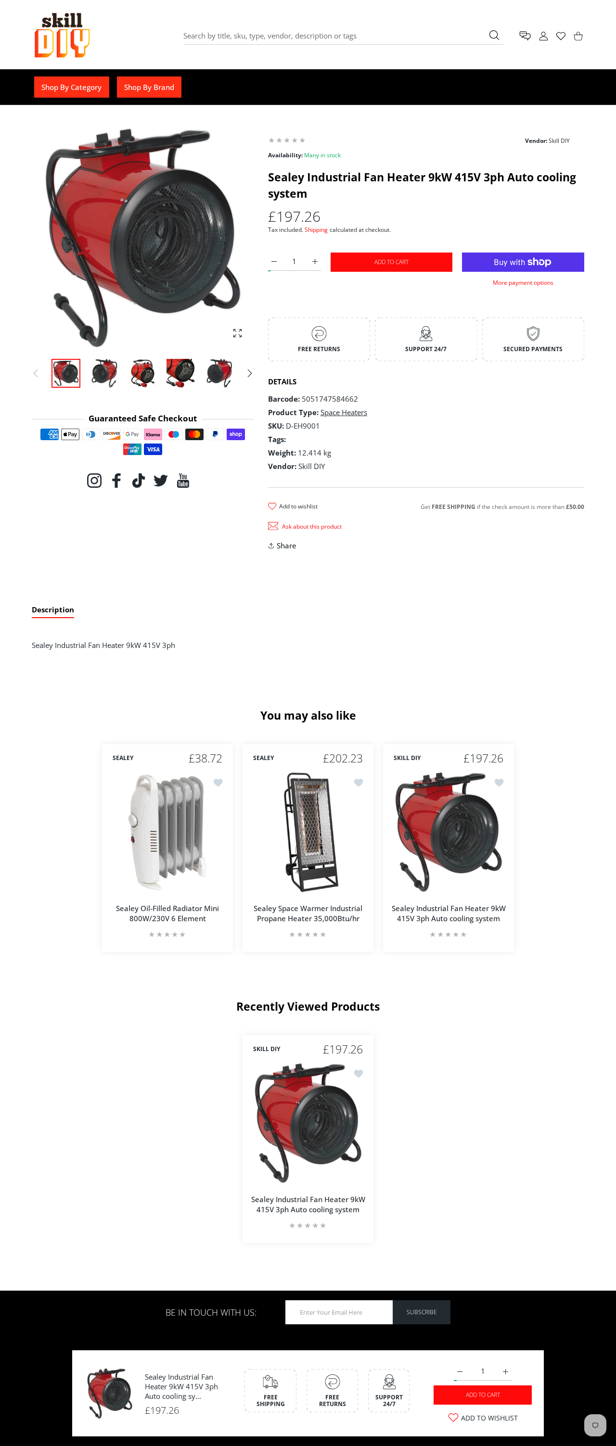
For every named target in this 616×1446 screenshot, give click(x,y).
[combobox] (343, 35)
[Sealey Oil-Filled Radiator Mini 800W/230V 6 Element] (167, 832)
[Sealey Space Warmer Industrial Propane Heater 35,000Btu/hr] (308, 832)
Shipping (316, 229)
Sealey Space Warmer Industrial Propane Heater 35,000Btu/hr (308, 913)
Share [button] (286, 545)
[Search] (494, 35)
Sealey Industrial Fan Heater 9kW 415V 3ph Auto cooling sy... (181, 1386)
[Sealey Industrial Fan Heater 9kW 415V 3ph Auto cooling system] (448, 832)
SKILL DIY (407, 758)
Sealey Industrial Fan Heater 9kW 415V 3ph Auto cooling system (449, 913)
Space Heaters (344, 412)
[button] (250, 373)
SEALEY (123, 758)
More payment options (523, 283)
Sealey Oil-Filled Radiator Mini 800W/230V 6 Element (167, 913)
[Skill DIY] (61, 36)
